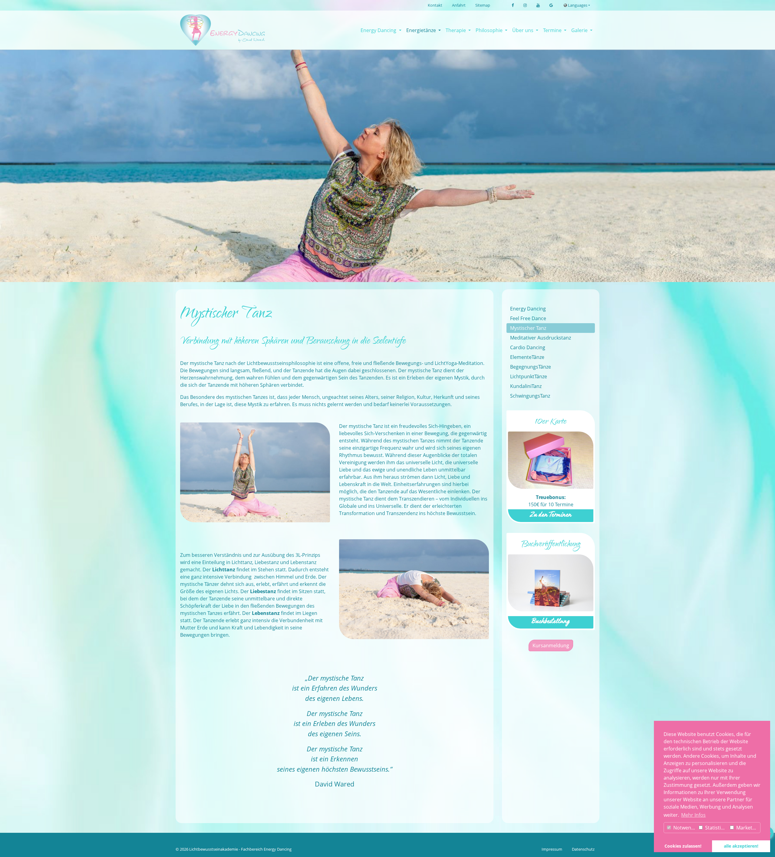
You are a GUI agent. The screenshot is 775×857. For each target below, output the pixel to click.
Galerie (580, 30)
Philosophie (490, 30)
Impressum (552, 849)
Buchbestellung (551, 622)
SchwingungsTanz (530, 395)
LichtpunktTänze (528, 376)
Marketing (747, 827)
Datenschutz (583, 849)
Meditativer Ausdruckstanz (540, 337)
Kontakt (435, 5)
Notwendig (684, 827)
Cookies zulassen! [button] (683, 846)
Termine (553, 30)
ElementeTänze (527, 357)
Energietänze (421, 30)
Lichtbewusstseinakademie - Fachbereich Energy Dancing (240, 849)
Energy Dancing (379, 30)
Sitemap (482, 5)
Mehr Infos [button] (693, 815)
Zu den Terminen (551, 515)
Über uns (523, 30)
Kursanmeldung (551, 645)
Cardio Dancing (527, 347)
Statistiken (716, 827)
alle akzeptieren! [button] (741, 846)
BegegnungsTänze (530, 366)
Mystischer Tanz (528, 328)
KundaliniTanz (526, 386)
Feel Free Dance (528, 318)
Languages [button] (577, 5)
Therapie (456, 30)
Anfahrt (459, 5)
